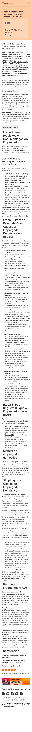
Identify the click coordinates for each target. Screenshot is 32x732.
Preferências (10, 723)
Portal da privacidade (22, 720)
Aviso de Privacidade (8, 720)
